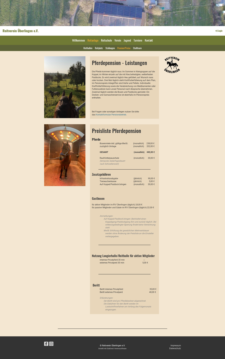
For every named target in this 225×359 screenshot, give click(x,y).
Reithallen (87, 48)
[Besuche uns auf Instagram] (51, 344)
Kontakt (149, 40)
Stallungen (110, 48)
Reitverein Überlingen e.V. (21, 30)
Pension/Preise (123, 48)
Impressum (176, 345)
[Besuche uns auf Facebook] (46, 344)
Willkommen (78, 40)
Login (220, 30)
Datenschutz (175, 348)
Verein (117, 40)
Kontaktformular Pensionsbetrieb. (111, 114)
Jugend (127, 40)
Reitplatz (99, 48)
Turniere (138, 40)
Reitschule (106, 40)
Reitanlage (93, 40)
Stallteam (137, 48)
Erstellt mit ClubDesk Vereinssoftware (112, 348)
